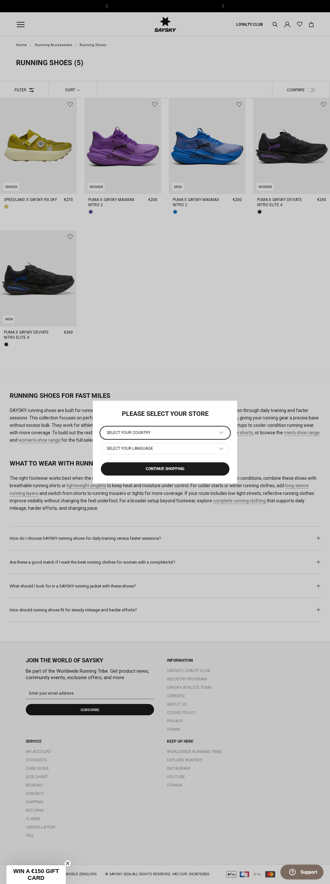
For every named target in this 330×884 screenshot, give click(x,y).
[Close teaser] (67, 863)
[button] (36, 874)
